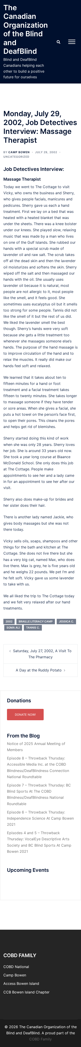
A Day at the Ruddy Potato (39, 670)
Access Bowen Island (21, 983)
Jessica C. (66, 621)
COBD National (16, 966)
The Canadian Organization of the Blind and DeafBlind (25, 29)
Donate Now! (25, 714)
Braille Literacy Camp (36, 621)
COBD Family (40, 1039)
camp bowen (19, 152)
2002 (9, 621)
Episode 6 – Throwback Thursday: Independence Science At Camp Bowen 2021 (40, 818)
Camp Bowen (14, 975)
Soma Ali (13, 627)
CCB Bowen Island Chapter (26, 992)
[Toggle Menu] (71, 41)
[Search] (58, 42)
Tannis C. (33, 627)
